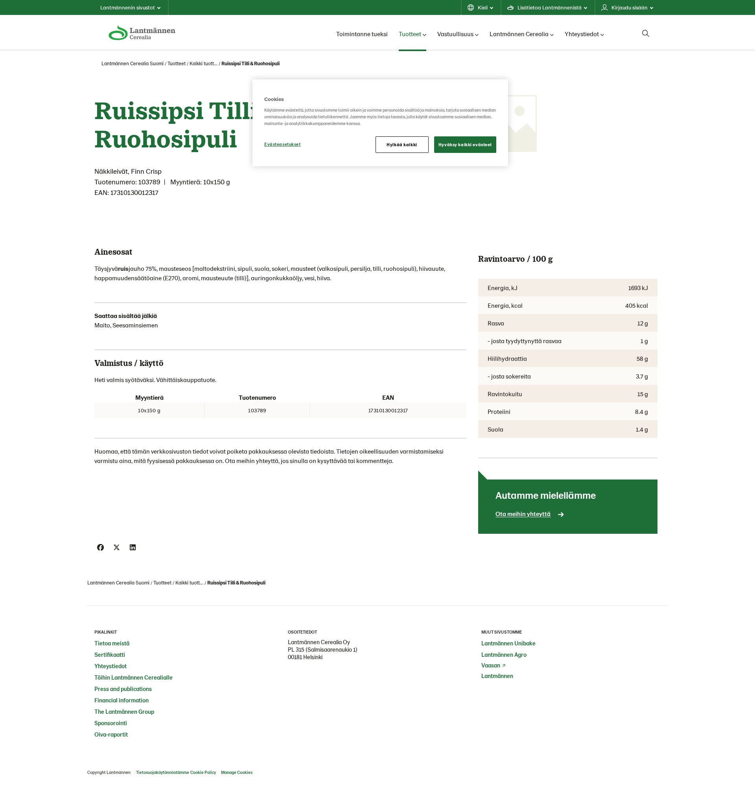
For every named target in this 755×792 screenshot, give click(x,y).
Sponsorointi (110, 722)
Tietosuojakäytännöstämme (162, 772)
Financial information (121, 700)
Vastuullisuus (455, 33)
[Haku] (645, 33)
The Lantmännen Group (124, 711)
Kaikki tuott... (203, 63)
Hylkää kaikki (402, 144)
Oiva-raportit (111, 734)
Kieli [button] (483, 7)
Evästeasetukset (282, 144)
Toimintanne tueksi (362, 33)
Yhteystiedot (582, 33)
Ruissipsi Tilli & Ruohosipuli (250, 63)
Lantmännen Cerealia (519, 33)
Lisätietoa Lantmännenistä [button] (549, 7)
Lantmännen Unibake (508, 643)
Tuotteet (410, 33)
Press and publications (123, 688)
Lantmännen (497, 675)
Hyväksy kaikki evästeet (465, 144)
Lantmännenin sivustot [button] (127, 7)
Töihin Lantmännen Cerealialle (133, 677)
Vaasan (490, 665)
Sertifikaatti (109, 654)
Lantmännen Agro (504, 654)
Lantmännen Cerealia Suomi (132, 63)
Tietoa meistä (111, 643)
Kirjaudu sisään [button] (629, 7)
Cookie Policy (203, 772)
